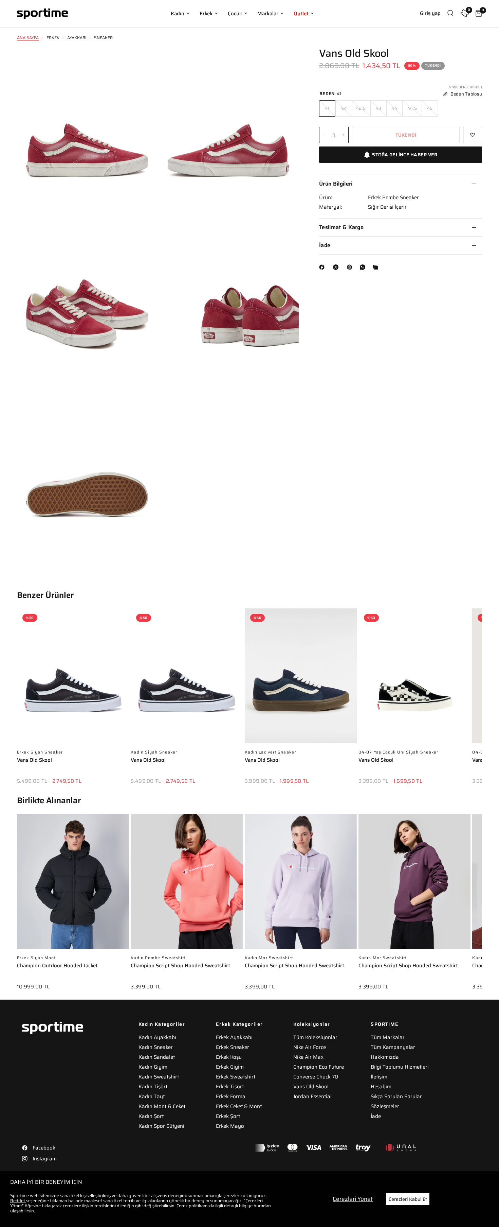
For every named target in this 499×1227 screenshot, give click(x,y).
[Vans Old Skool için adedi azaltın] (324, 135)
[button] (482, 691)
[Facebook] (323, 267)
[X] (337, 267)
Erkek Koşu (229, 1057)
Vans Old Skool (34, 760)
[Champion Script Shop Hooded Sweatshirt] (187, 885)
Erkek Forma (230, 1096)
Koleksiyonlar (311, 1024)
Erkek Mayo (230, 1126)
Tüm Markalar (388, 1037)
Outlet (301, 14)
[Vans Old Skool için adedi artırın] (343, 135)
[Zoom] (143, 61)
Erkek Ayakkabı (234, 1037)
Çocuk (235, 14)
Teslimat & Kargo (341, 227)
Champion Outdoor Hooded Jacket (57, 966)
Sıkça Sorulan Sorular (396, 1096)
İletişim (379, 1077)
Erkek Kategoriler (239, 1024)
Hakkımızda (385, 1057)
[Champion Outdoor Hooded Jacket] (73, 885)
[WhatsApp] (364, 267)
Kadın (177, 14)
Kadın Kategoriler (161, 1024)
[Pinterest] (351, 267)
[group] (73, 701)
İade (324, 245)
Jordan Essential (312, 1096)
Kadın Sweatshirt (158, 1077)
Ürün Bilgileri (335, 183)
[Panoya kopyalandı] (377, 267)
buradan (262, 1205)
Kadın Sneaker (155, 1047)
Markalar (267, 14)
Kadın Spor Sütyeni (161, 1126)
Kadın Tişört (152, 1087)
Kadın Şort (151, 1116)
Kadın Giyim (152, 1067)
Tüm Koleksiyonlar (315, 1037)
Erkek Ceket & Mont (239, 1106)
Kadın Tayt (151, 1096)
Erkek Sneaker (232, 1047)
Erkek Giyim (230, 1067)
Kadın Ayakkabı (157, 1037)
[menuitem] (180, 13)
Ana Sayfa (28, 37)
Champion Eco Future (318, 1067)
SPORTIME (385, 1024)
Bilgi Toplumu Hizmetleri (400, 1067)
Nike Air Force (309, 1047)
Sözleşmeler (385, 1106)
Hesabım (381, 1087)
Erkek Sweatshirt (235, 1077)
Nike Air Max (308, 1057)
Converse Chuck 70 (315, 1077)
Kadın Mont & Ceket (161, 1106)
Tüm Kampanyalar (393, 1047)
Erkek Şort (228, 1116)
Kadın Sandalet (156, 1057)
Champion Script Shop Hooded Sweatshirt (180, 966)
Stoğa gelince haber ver (404, 154)
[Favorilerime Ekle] (472, 135)
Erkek (206, 14)
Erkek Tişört (230, 1087)
